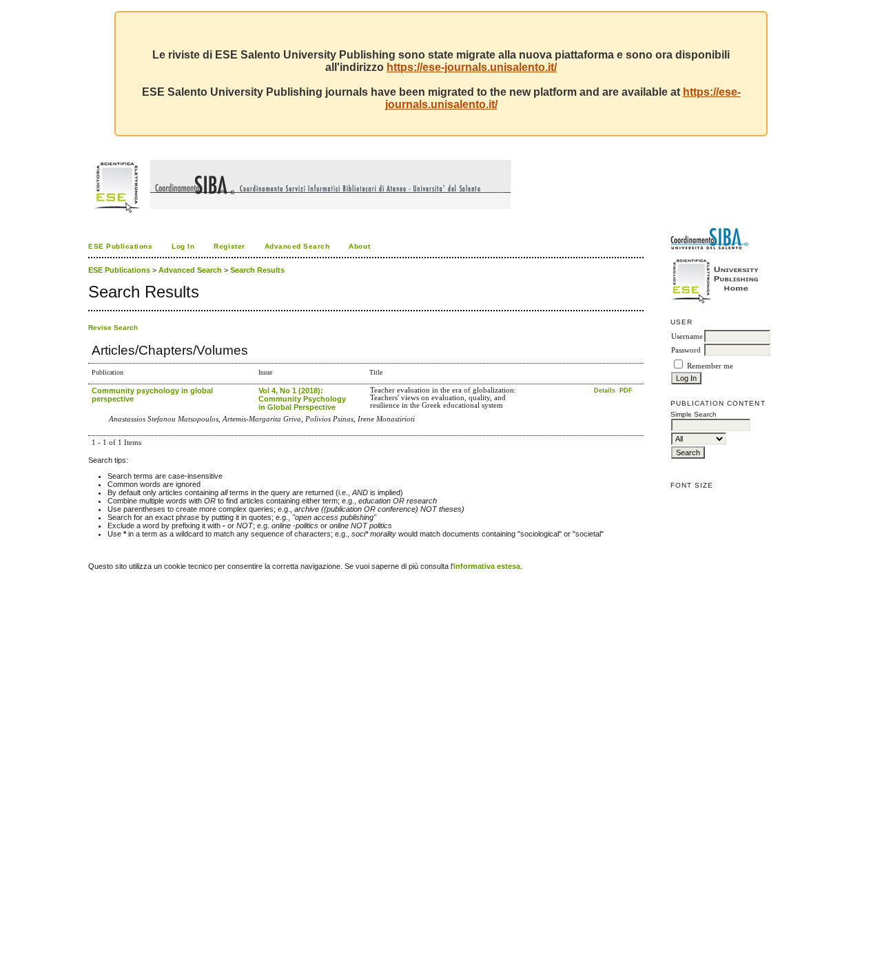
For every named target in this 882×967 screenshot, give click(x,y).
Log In (183, 246)
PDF (626, 390)
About (359, 246)
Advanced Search (297, 246)
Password (686, 350)
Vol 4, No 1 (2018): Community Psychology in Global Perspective (302, 398)
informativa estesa (486, 566)
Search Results (257, 270)
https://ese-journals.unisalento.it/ (472, 67)
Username (687, 336)
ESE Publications (120, 246)
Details (605, 390)
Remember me (710, 366)
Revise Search (113, 327)
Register (229, 246)
